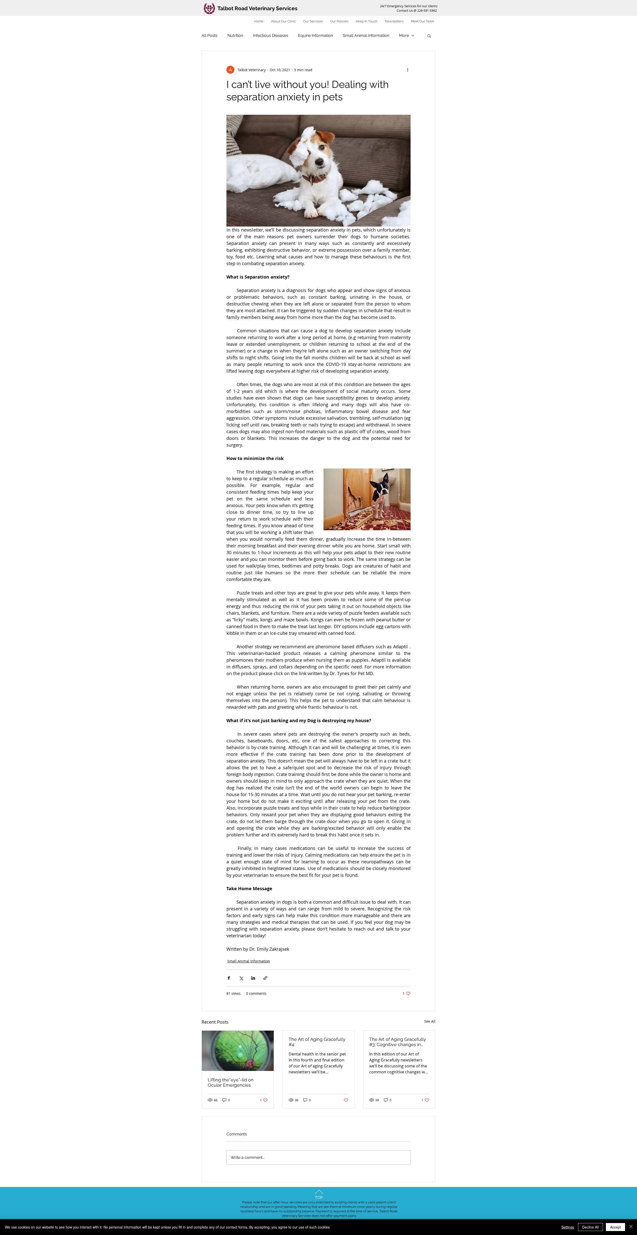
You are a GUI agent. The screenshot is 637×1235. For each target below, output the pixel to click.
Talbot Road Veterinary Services (257, 8)
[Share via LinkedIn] (253, 978)
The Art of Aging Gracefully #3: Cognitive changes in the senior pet (397, 1042)
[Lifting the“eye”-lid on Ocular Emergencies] (238, 1051)
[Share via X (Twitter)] (241, 978)
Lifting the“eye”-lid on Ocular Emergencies (231, 1082)
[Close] (631, 1227)
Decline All (590, 1227)
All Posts (209, 35)
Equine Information (315, 35)
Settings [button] (567, 1227)
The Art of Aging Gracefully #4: (317, 1042)
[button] (429, 36)
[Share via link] (265, 978)
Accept (615, 1227)
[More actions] (408, 70)
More (404, 35)
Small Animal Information (366, 35)
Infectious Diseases (270, 35)
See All (429, 1021)
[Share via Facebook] (228, 978)
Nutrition (235, 35)
